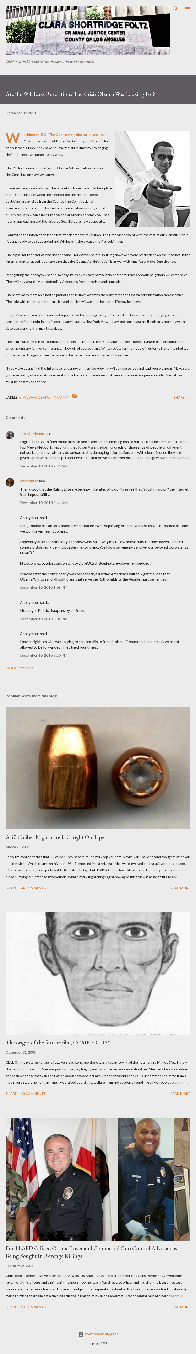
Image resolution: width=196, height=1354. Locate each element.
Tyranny (60, 397)
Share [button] (179, 397)
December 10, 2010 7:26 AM (44, 466)
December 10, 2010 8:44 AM (44, 502)
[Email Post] (75, 397)
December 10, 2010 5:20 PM (44, 655)
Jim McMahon (32, 433)
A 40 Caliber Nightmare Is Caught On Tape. (56, 837)
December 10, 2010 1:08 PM (44, 587)
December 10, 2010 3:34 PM (44, 618)
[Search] (176, 8)
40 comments (33, 1094)
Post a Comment (19, 668)
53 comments (33, 1307)
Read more (180, 888)
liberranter (29, 480)
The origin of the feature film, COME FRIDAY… (60, 1042)
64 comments (33, 888)
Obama (44, 397)
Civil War (27, 397)
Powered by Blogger (101, 1334)
